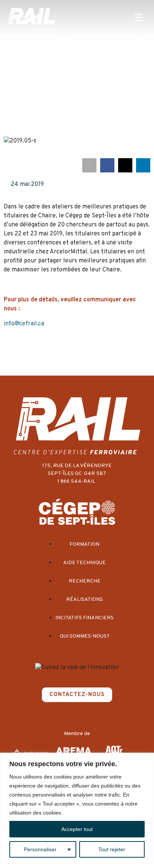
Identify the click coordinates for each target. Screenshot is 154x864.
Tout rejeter (111, 849)
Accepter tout (77, 829)
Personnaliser (40, 849)
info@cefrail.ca (24, 324)
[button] (89, 165)
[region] (77, 808)
